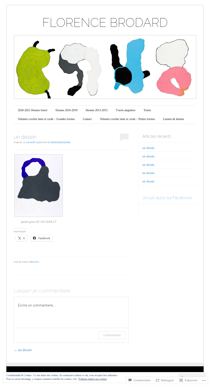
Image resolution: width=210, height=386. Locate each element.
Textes (147, 110)
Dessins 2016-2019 (67, 110)
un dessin (23, 350)
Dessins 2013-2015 (97, 110)
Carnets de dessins (173, 119)
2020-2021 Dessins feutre (32, 110)
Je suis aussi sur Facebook (167, 197)
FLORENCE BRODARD (105, 22)
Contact (87, 119)
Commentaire (112, 335)
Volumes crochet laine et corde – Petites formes (127, 119)
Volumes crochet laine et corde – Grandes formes (46, 119)
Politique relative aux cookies (93, 379)
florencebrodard (59, 142)
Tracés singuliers (125, 110)
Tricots (34, 262)
